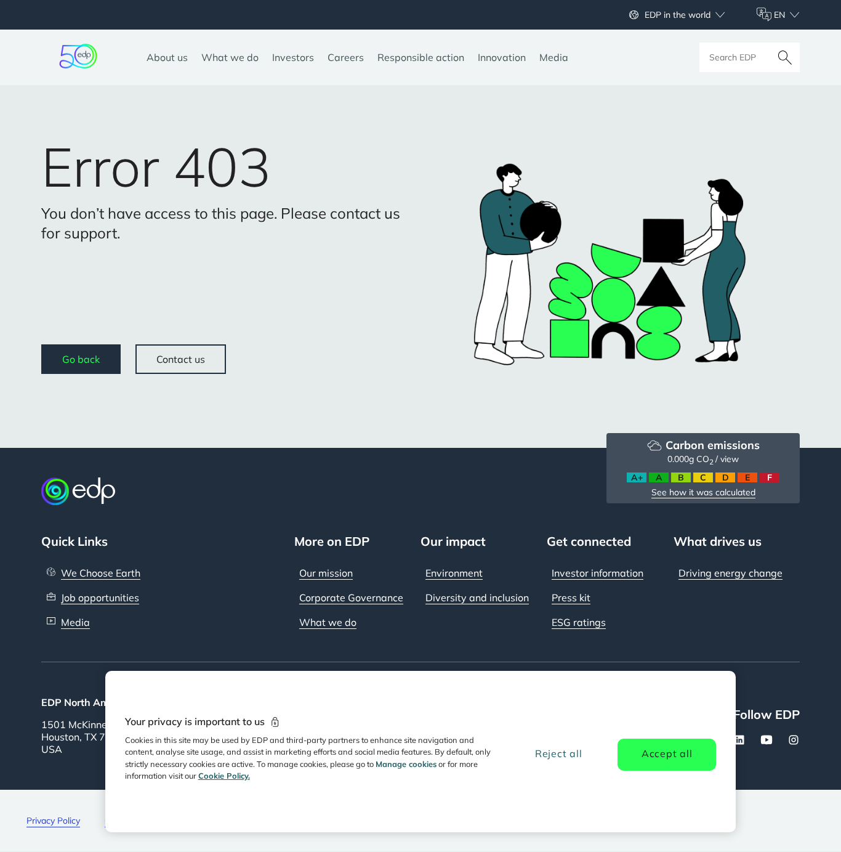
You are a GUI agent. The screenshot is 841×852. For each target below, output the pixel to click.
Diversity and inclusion (477, 597)
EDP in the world (677, 14)
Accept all (667, 753)
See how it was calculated (703, 492)
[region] (420, 751)
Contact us (180, 359)
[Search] (785, 57)
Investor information (597, 573)
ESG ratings (579, 622)
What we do (327, 622)
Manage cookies (406, 764)
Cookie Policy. (224, 776)
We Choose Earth (100, 573)
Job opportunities (100, 597)
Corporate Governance (351, 597)
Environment (454, 573)
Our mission (326, 573)
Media (75, 622)
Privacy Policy (53, 820)
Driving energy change (730, 573)
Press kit (571, 597)
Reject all (558, 753)
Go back (81, 359)
